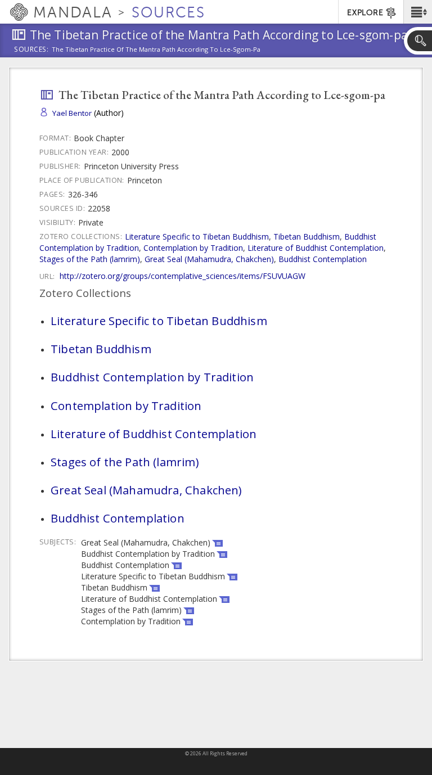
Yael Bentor (72, 113)
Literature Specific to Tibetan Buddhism (197, 236)
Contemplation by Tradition (193, 247)
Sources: (31, 50)
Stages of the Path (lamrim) (89, 259)
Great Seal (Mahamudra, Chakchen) (209, 259)
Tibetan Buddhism (306, 236)
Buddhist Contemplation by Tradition (152, 377)
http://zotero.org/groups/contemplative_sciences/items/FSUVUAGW (182, 276)
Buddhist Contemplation (322, 259)
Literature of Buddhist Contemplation (316, 247)
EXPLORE (365, 12)
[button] (417, 12)
